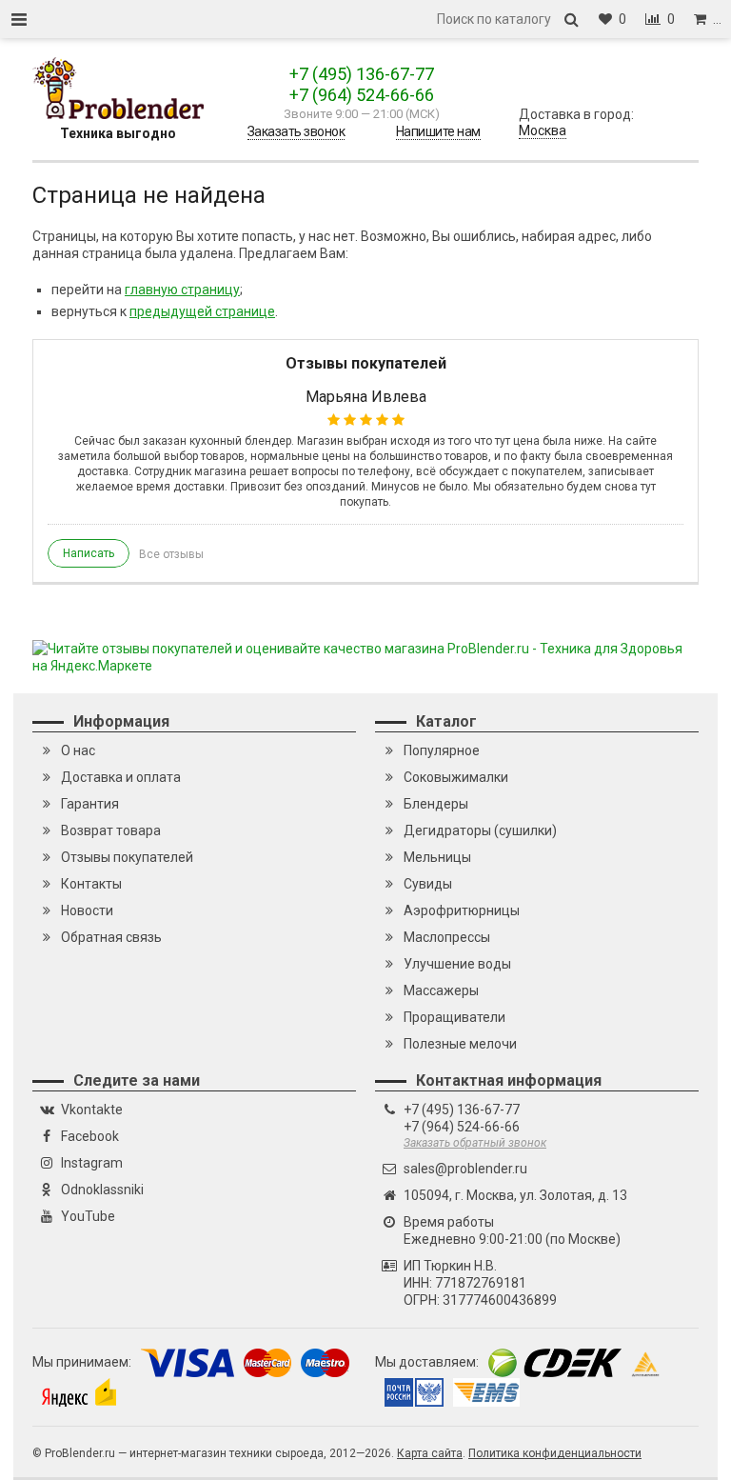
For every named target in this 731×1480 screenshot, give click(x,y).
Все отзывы (171, 554)
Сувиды (428, 883)
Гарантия (90, 803)
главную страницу (182, 289)
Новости (87, 910)
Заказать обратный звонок (475, 1143)
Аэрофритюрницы (462, 910)
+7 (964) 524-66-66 (361, 95)
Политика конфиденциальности (555, 1453)
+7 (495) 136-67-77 (361, 74)
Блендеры (436, 803)
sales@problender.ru (465, 1168)
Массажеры (441, 990)
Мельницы (437, 857)
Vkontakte (92, 1109)
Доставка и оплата (121, 777)
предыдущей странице (202, 311)
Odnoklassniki (102, 1189)
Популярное (442, 750)
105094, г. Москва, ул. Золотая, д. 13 (515, 1195)
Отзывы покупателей (127, 857)
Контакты (91, 883)
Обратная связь (111, 937)
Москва (542, 130)
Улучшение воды (457, 963)
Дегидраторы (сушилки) (480, 830)
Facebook (90, 1136)
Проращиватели (454, 1017)
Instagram (92, 1162)
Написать (88, 553)
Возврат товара (111, 830)
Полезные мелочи (460, 1043)
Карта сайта (430, 1453)
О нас (78, 750)
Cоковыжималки (456, 777)
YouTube (88, 1216)
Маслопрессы (447, 937)
